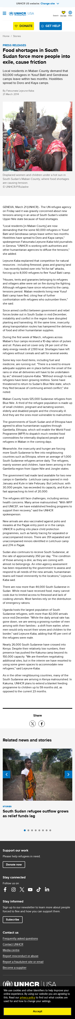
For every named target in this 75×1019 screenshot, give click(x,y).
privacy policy (27, 997)
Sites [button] (70, 15)
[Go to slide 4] (36, 831)
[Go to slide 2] (29, 831)
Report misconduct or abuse (20, 956)
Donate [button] (63, 15)
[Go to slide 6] (44, 831)
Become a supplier (14, 968)
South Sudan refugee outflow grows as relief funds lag (35, 813)
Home (6, 36)
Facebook (5, 889)
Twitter (21, 889)
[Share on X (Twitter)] (32, 724)
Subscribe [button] (12, 919)
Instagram (13, 889)
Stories (17, 36)
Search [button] (56, 15)
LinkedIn (47, 889)
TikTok (38, 889)
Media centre (11, 950)
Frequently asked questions (20, 939)
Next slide (68, 774)
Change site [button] (48, 3)
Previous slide (6, 774)
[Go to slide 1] (25, 831)
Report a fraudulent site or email (23, 962)
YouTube (30, 889)
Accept (37, 1011)
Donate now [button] (14, 864)
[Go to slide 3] (33, 831)
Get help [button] (53, 25)
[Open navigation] (4, 13)
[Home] (21, 14)
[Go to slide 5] (40, 831)
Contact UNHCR (13, 944)
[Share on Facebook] (41, 724)
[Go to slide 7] (47, 831)
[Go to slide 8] (51, 831)
